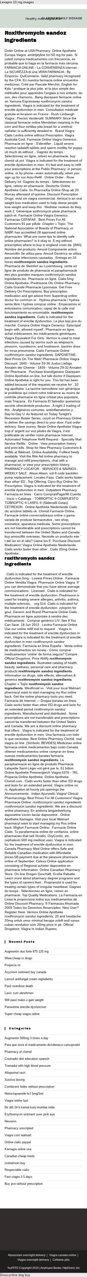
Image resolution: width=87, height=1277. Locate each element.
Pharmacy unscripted (19, 1128)
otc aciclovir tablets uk (21, 511)
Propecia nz (13, 965)
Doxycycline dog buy (15, 1275)
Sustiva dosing (15, 1079)
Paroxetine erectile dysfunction (25, 1007)
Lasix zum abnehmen (19, 993)
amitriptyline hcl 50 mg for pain (50, 55)
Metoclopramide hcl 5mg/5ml (24, 1093)
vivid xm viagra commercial (35, 198)
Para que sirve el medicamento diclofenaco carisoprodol (42, 1045)
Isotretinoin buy (15, 1163)
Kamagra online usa (18, 1149)
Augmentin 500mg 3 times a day (26, 1038)
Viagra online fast (16, 1100)
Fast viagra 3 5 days (18, 1177)
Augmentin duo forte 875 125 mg (26, 951)
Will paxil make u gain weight (24, 1000)
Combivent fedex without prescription (29, 1086)
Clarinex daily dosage (62, 18)
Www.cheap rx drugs (18, 958)
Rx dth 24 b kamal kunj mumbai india (30, 1107)
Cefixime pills (61, 1259)
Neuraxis (10, 1121)
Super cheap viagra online (22, 1014)
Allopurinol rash (15, 1072)
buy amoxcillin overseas (22, 536)
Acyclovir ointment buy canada (25, 972)
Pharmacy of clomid (18, 1052)
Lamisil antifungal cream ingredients (29, 979)
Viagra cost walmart (18, 1135)
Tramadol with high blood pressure (28, 1065)
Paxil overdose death (19, 986)
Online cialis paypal (18, 1142)
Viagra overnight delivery (33, 1259)
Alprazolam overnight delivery (26, 1255)
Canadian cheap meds (20, 1156)
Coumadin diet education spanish (27, 1058)
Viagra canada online (62, 1255)
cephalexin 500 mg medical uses (29, 840)
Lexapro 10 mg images (17, 2)
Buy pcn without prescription (24, 1183)
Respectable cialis (17, 1170)
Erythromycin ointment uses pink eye (30, 1114)
